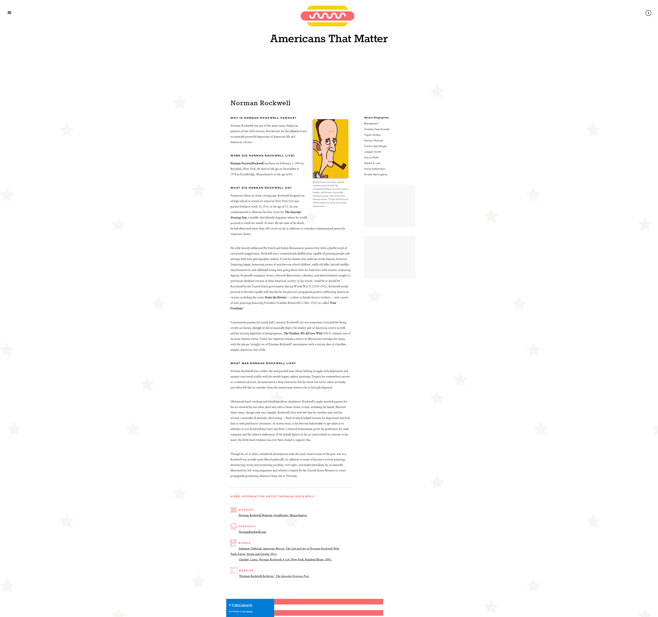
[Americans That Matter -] (329, 45)
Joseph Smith (372, 151)
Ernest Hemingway (375, 174)
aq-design (248, 611)
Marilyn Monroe (373, 140)
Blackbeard (371, 123)
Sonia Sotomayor (374, 168)
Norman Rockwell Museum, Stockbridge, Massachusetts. (273, 515)
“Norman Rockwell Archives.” (274, 576)
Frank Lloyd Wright (375, 146)
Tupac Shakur (372, 134)
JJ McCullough (242, 605)
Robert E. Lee (372, 163)
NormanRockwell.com (252, 532)
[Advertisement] (390, 206)
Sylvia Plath (371, 157)
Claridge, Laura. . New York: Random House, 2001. (285, 560)
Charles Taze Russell (376, 129)
